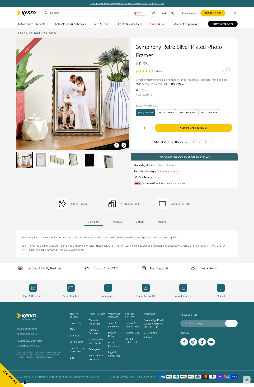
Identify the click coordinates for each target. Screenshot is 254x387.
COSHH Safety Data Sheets (96, 341)
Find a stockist (189, 13)
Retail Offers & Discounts (95, 357)
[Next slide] (123, 145)
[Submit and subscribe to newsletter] (231, 323)
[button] (24, 160)
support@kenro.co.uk (28, 345)
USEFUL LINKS (96, 314)
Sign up (174, 13)
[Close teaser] (25, 382)
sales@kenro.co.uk (26, 333)
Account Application (186, 24)
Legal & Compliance (114, 354)
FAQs (72, 329)
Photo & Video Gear (130, 24)
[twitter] (202, 344)
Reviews (117, 221)
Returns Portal (132, 332)
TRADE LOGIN (213, 13)
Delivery (140, 221)
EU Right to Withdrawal (131, 340)
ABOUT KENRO (73, 316)
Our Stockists (76, 341)
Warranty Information (94, 322)
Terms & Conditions (113, 325)
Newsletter (188, 314)
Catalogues (94, 349)
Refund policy (130, 316)
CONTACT (149, 314)
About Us (74, 335)
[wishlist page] (153, 13)
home (19, 32)
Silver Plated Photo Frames (41, 32)
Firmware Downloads (94, 331)
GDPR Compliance (114, 344)
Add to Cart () (193, 128)
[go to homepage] (38, 317)
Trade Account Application (76, 349)
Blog (71, 357)
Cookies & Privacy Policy (122, 376)
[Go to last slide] (116, 145)
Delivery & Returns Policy (132, 325)
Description (94, 221)
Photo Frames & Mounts (30, 24)
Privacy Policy (112, 334)
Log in (164, 13)
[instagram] (193, 344)
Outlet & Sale (158, 24)
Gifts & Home (102, 24)
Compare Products (222, 24)
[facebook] (184, 344)
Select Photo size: (146, 105)
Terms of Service (114, 316)
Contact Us (75, 323)
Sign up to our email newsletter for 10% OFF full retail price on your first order (127, 3)
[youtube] (211, 344)
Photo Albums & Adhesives (69, 24)
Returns (162, 221)
